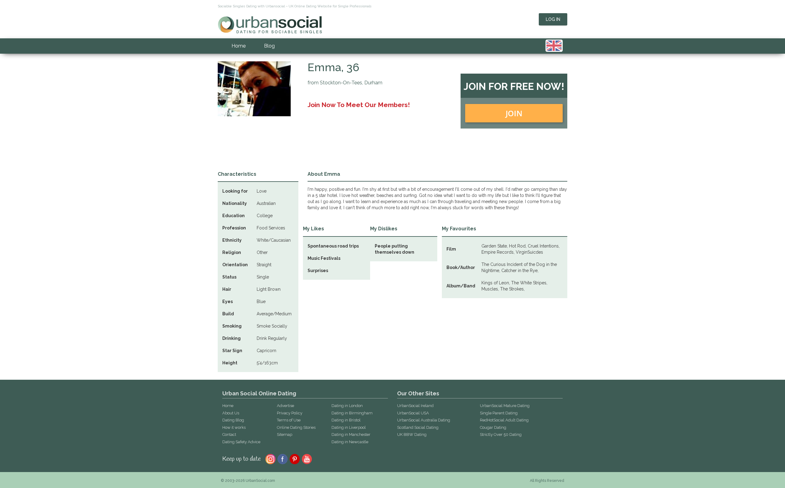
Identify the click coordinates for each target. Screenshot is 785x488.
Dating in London (347, 405)
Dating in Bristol (346, 420)
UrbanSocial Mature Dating (505, 405)
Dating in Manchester (350, 434)
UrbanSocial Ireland (415, 405)
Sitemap (284, 434)
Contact (229, 434)
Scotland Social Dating (417, 427)
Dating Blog (233, 420)
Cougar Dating (493, 427)
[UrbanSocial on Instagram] (270, 458)
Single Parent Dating (499, 413)
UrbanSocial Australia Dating (423, 420)
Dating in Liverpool (348, 427)
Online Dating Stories (296, 427)
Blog (269, 46)
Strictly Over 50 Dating (501, 434)
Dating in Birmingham (352, 413)
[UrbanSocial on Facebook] (282, 458)
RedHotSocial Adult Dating (504, 420)
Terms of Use (289, 420)
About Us (230, 413)
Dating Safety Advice (241, 442)
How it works (234, 427)
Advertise (285, 405)
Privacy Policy (289, 413)
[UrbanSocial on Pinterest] (294, 458)
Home (239, 46)
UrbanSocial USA (413, 413)
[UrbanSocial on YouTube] (307, 458)
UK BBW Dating (412, 434)
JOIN (514, 113)
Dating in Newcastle (349, 442)
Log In (553, 19)
